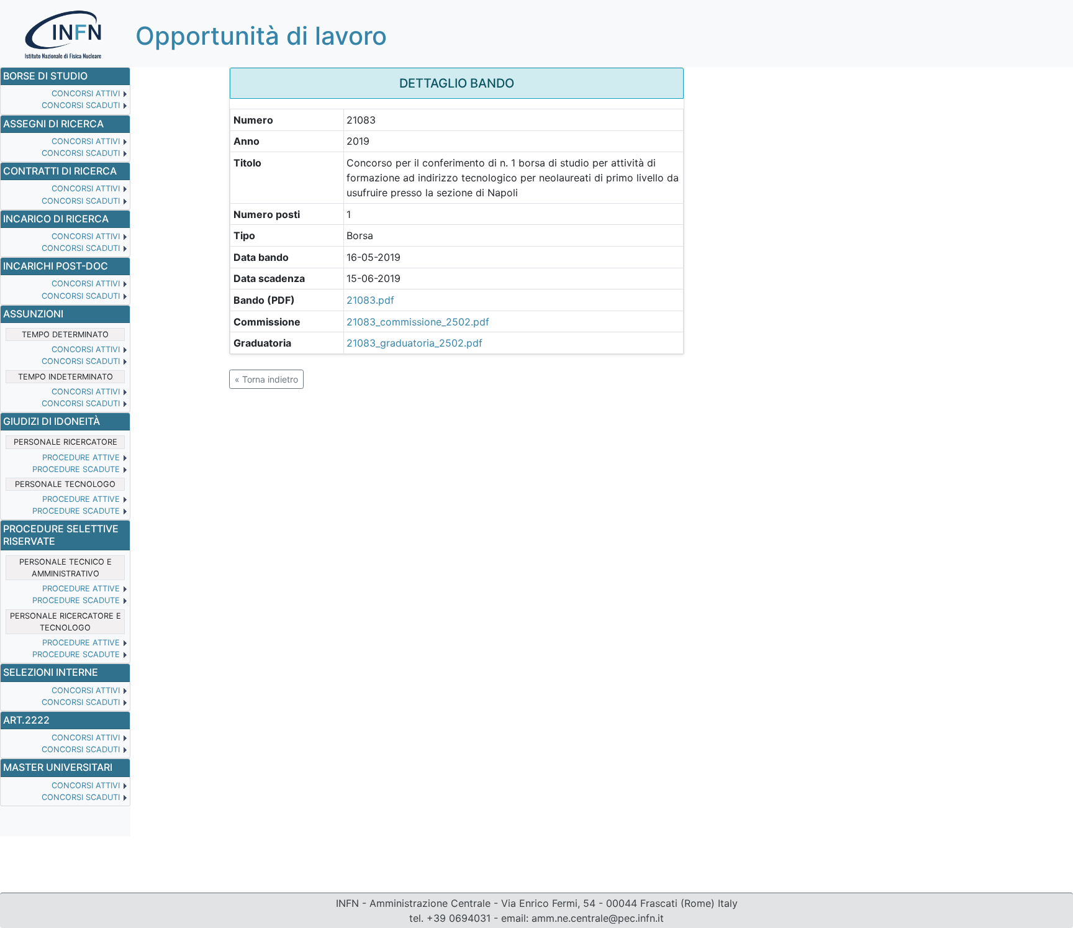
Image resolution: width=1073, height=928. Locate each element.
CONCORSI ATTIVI (86, 93)
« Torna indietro (266, 379)
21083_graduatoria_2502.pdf (414, 343)
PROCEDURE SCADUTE (76, 469)
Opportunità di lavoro (261, 35)
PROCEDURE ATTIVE (81, 457)
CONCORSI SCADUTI (81, 105)
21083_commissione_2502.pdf (417, 322)
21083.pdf (370, 300)
